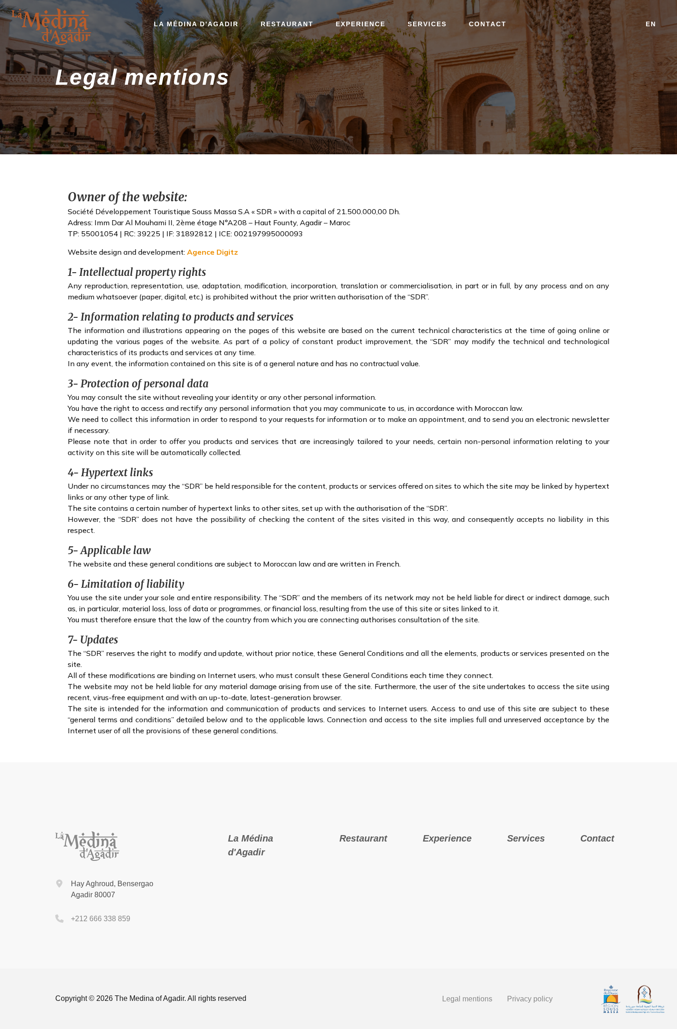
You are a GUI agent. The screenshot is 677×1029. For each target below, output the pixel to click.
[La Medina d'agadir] (52, 42)
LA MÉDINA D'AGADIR (196, 24)
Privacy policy (530, 999)
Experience (360, 24)
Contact (488, 24)
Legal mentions (467, 999)
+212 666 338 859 (100, 919)
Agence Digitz (212, 252)
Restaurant (287, 24)
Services (427, 24)
